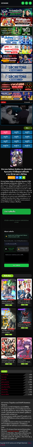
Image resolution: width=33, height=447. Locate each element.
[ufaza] (16, 58)
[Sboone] (16, 68)
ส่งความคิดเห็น (16, 265)
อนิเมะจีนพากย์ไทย (5, 387)
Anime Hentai (4, 374)
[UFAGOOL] (16, 49)
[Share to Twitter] (20, 177)
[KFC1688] (16, 21)
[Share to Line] (23, 177)
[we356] (16, 31)
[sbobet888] (16, 95)
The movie (4, 377)
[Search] (26, 3)
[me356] (16, 40)
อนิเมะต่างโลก (4, 392)
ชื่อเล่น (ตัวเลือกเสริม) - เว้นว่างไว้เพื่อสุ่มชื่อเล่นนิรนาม (15, 241)
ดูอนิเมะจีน (3, 379)
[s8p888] (16, 12)
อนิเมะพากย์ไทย (5, 394)
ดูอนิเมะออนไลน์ (5, 382)
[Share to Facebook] (17, 177)
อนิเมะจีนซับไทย (5, 384)
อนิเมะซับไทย (4, 389)
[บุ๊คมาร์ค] (22, 3)
